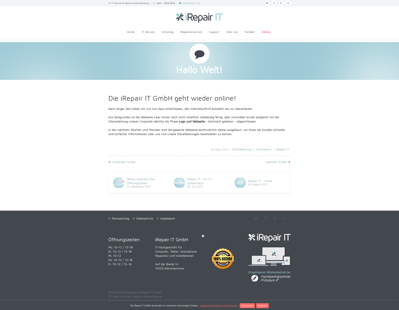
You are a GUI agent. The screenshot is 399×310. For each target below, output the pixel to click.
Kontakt (250, 32)
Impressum (167, 218)
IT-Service (148, 32)
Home (131, 32)
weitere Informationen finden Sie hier (219, 305)
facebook (274, 3)
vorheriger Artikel (124, 162)
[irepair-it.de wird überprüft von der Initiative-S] (223, 239)
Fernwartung (120, 218)
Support (214, 32)
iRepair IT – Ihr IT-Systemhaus (199, 181)
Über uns (232, 32)
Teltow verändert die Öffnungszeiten (140, 181)
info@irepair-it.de (191, 3)
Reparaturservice (191, 32)
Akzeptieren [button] (247, 305)
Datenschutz (144, 218)
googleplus (281, 3)
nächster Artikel (276, 162)
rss (288, 3)
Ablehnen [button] (262, 305)
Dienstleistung (241, 149)
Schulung (167, 32)
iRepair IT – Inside (260, 181)
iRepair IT (282, 149)
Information (264, 149)
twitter (266, 3)
